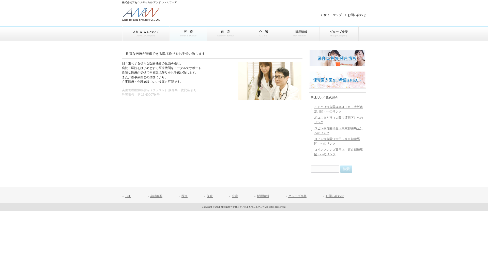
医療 (184, 196)
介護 (235, 196)
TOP (128, 196)
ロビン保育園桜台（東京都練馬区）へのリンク (338, 131)
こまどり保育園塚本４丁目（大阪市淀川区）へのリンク (338, 109)
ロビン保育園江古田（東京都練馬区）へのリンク (337, 141)
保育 (210, 196)
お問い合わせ (357, 15)
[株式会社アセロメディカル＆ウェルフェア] (141, 19)
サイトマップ (333, 15)
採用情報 (263, 196)
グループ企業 (297, 196)
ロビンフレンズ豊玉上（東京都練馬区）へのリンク (338, 152)
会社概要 (156, 196)
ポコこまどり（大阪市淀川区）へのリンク (338, 120)
